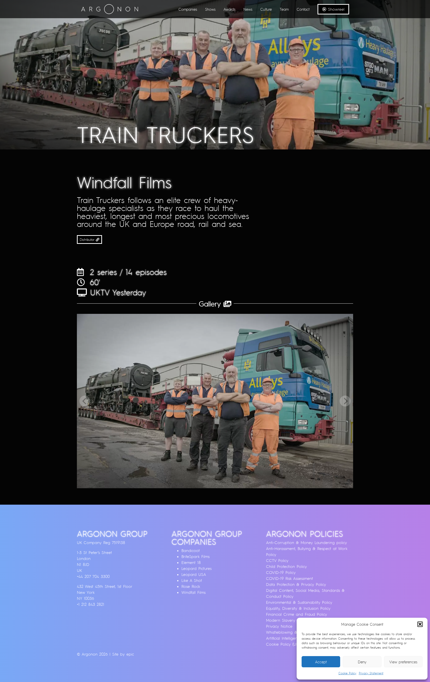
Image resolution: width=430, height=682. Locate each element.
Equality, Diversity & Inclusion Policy (298, 608)
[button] (420, 624)
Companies (187, 9)
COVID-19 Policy (281, 572)
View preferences (403, 662)
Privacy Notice (279, 626)
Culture (266, 9)
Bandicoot (190, 550)
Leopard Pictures (196, 568)
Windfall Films (193, 592)
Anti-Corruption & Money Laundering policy (306, 542)
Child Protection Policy (286, 566)
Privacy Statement (371, 673)
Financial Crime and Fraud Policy (296, 614)
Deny (362, 662)
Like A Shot (191, 580)
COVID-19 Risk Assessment (289, 578)
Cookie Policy (347, 673)
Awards (229, 9)
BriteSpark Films (195, 556)
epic (130, 654)
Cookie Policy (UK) (283, 644)
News (247, 9)
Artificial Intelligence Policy (290, 638)
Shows (210, 9)
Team (284, 9)
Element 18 (191, 562)
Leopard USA (193, 574)
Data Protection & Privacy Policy (296, 584)
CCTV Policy (277, 560)
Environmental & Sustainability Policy (299, 602)
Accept (321, 662)
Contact (303, 9)
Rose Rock (190, 586)
